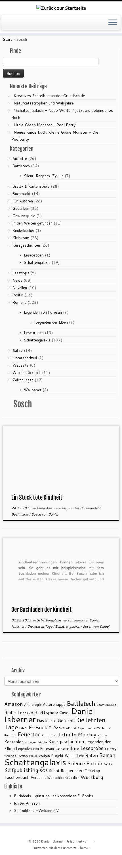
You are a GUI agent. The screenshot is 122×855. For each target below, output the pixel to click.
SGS (43, 770)
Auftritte (19, 158)
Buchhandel (89, 508)
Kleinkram (20, 237)
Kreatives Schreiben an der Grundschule (49, 96)
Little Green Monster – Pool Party (44, 125)
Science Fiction (84, 763)
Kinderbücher (23, 230)
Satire (17, 350)
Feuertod (29, 734)
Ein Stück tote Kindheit (36, 497)
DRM (23, 728)
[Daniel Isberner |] (61, 7)
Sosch (36, 514)
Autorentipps (54, 704)
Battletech (21, 165)
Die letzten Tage (40, 626)
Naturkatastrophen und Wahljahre (44, 103)
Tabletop (92, 770)
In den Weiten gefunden (32, 223)
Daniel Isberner (52, 841)
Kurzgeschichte (36, 742)
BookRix (26, 712)
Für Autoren (22, 201)
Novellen (19, 287)
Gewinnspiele (23, 215)
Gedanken (20, 208)
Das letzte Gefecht (55, 720)
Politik (17, 295)
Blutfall (11, 712)
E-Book (38, 727)
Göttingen (50, 735)
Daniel (53, 514)
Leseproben (34, 255)
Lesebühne (67, 748)
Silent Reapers (62, 770)
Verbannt (38, 777)
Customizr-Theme (74, 848)
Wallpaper (32, 389)
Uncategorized (24, 357)
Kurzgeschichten (26, 245)
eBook (71, 728)
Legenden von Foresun (43, 312)
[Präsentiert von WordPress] (91, 840)
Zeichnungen (22, 379)
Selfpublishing (21, 770)
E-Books (57, 728)
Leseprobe (92, 748)
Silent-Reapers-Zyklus (44, 175)
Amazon (13, 703)
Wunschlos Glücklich (63, 777)
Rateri (91, 755)
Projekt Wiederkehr (67, 755)
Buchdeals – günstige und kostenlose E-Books (53, 795)
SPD (80, 770)
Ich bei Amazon (27, 803)
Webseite (20, 365)
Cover (64, 712)
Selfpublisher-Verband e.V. (37, 810)
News (17, 280)
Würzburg (92, 777)
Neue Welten (39, 755)
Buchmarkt (21, 193)
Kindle (102, 735)
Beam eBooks (106, 704)
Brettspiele (46, 712)
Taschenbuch (17, 777)
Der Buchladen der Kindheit (41, 609)
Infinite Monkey (77, 734)
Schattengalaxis (37, 262)
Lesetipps (20, 272)
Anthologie (33, 704)
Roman (107, 755)
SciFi (108, 764)
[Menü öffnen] (112, 22)
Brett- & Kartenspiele (31, 186)
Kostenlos (14, 742)
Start (7, 39)
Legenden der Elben (51, 322)
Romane (19, 302)
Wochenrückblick (26, 372)
